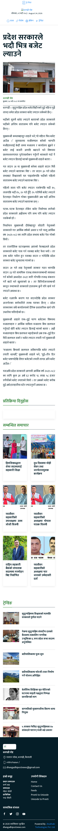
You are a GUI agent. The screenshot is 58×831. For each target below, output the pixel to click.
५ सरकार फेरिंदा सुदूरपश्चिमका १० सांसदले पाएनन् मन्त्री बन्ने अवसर (37, 728)
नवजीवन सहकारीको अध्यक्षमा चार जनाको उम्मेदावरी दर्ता (42, 571)
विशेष (20, 21)
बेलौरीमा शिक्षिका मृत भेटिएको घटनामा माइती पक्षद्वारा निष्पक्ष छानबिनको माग (36, 693)
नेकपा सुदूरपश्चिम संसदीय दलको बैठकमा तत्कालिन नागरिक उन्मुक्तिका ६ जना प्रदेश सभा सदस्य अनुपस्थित (38, 636)
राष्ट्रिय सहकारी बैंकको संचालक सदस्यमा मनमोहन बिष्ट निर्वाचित (14, 570)
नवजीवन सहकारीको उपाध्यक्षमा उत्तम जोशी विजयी (14, 519)
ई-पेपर (28, 2)
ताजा (11, 21)
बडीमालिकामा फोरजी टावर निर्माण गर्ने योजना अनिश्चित (38, 674)
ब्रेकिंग (30, 21)
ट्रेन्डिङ (40, 21)
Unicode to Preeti (40, 799)
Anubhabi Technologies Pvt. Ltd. (45, 825)
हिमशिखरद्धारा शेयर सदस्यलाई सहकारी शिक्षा (14, 467)
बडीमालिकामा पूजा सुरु (33, 654)
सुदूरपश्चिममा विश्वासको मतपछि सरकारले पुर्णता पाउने (36, 616)
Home (34, 782)
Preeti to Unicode (40, 795)
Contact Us (36, 786)
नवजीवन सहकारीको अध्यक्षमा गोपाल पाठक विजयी (42, 519)
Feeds (34, 791)
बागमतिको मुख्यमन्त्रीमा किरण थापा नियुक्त (38, 711)
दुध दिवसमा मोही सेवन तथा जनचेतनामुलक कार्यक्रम (42, 468)
